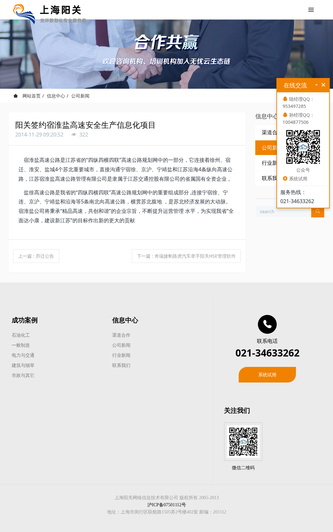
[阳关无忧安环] (49, 9)
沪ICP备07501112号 (166, 504)
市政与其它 (23, 375)
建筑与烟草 (23, 365)
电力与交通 (23, 355)
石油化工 (21, 335)
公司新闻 (80, 96)
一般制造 (21, 345)
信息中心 (56, 96)
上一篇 (36, 256)
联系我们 (121, 365)
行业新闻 (121, 355)
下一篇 (186, 256)
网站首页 (31, 96)
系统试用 (267, 374)
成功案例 (25, 320)
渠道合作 (121, 335)
